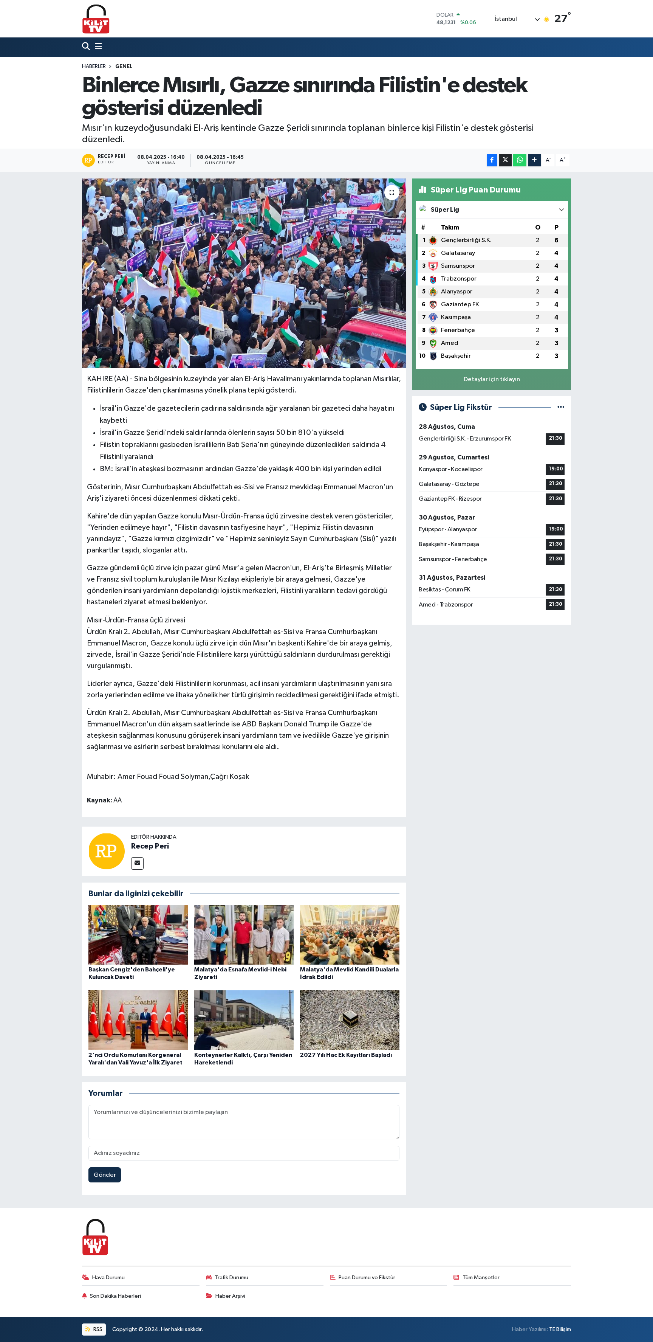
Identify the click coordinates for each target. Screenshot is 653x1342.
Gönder (105, 1175)
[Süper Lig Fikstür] (561, 407)
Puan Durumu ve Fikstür (367, 1277)
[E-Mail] (137, 863)
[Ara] (86, 47)
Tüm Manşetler (481, 1277)
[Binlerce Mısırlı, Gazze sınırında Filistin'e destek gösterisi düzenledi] (244, 273)
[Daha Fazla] (534, 160)
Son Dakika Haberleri (115, 1296)
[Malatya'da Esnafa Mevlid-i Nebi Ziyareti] (244, 934)
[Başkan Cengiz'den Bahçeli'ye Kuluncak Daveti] (138, 934)
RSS (97, 1329)
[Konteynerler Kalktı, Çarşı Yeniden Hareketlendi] (244, 1020)
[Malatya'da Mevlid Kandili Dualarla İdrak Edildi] (349, 934)
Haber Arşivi (230, 1296)
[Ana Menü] (96, 47)
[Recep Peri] (106, 851)
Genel (123, 66)
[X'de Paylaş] (505, 160)
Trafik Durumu (231, 1277)
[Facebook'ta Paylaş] (492, 160)
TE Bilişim (560, 1329)
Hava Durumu (108, 1277)
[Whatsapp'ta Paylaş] (519, 160)
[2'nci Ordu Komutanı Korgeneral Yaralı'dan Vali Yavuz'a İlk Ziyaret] (138, 1020)
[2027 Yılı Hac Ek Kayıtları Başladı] (349, 1020)
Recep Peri (150, 846)
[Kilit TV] (96, 19)
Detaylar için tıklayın (492, 379)
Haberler (94, 66)
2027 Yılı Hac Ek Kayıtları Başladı (346, 1055)
